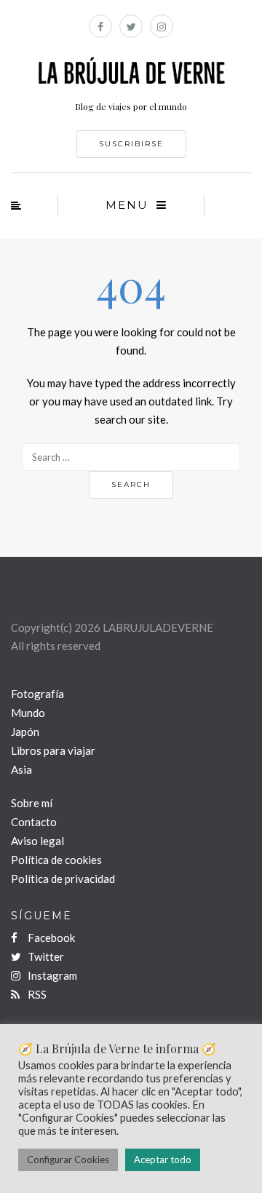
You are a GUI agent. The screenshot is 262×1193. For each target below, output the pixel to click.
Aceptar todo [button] (162, 1159)
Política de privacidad (63, 878)
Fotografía (37, 693)
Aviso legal (37, 840)
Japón (25, 731)
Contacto (34, 821)
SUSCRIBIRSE (131, 143)
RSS (36, 994)
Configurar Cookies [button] (68, 1159)
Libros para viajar (53, 750)
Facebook (50, 937)
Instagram (51, 975)
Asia (21, 769)
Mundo (28, 712)
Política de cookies (56, 859)
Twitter (44, 956)
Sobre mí (31, 802)
